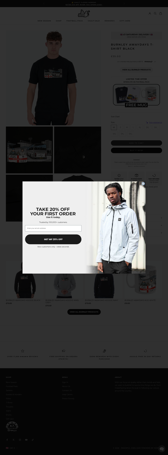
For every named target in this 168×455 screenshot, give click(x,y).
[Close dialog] (143, 183)
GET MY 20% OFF (53, 239)
